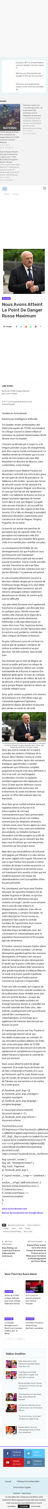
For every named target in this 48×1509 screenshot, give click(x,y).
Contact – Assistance (22, 1493)
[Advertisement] (24, 28)
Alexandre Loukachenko (16, 1225)
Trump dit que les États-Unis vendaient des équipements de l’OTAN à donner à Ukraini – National (9, 137)
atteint (6, 1228)
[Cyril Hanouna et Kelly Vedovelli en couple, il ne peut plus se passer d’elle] (11, 1375)
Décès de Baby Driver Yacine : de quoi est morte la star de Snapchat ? (30, 1386)
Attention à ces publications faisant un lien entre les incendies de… (30, 86)
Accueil (8, 1481)
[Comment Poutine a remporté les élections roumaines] (35, 1314)
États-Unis (28, 1231)
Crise (21, 1228)
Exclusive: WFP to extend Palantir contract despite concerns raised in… (30, 65)
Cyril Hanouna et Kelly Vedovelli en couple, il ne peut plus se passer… (28, 1374)
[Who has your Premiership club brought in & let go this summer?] (8, 76)
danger (27, 1228)
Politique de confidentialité (28, 1481)
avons (14, 1228)
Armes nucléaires (34, 1225)
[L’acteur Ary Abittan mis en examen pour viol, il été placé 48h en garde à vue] (11, 1408)
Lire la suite (35, 1506)
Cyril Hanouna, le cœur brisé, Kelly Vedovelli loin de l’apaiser (29, 1397)
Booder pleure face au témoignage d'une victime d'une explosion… (29, 1429)
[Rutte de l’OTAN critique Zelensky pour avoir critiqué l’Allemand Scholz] (40, 394)
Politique (6, 298)
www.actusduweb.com (14, 1208)
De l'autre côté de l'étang (12, 1231)
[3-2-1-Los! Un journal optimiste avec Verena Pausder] (40, 405)
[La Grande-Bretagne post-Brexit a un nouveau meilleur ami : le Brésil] (14, 1314)
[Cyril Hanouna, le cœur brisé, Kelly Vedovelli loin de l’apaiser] (11, 1397)
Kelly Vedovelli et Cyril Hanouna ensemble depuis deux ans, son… (29, 1364)
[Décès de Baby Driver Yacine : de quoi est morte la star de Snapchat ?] (11, 1386)
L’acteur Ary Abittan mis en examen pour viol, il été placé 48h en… (30, 1408)
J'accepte (24, 1506)
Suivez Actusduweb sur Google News (22, 1212)
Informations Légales (22, 1487)
